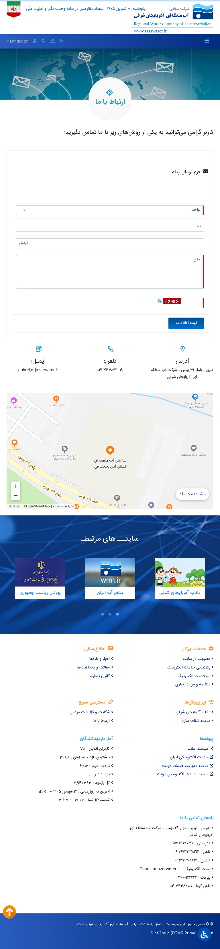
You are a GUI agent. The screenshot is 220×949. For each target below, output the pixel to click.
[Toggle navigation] (206, 41)
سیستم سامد (198, 748)
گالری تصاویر (99, 676)
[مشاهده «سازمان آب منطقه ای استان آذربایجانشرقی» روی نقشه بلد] (110, 451)
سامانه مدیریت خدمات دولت (185, 766)
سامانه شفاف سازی (195, 721)
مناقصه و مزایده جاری (192, 684)
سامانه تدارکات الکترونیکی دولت (182, 774)
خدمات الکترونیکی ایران (189, 757)
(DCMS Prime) (184, 933)
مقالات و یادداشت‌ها (93, 667)
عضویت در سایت (196, 659)
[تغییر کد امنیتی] (159, 301)
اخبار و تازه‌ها (99, 659)
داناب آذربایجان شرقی (193, 712)
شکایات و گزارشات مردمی (89, 712)
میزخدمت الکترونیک (194, 676)
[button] (117, 614)
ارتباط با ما (101, 721)
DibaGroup (160, 933)
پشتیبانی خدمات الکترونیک (188, 667)
